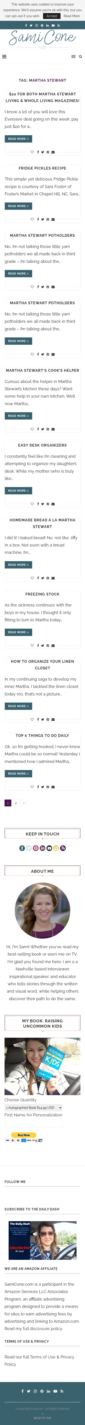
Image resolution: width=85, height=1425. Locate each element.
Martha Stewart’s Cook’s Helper (42, 370)
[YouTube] (49, 848)
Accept (51, 16)
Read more (17, 138)
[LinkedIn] (42, 848)
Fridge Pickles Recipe (42, 168)
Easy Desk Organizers (42, 445)
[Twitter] (29, 848)
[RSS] (63, 848)
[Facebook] (22, 848)
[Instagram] (56, 848)
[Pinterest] (36, 848)
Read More (72, 16)
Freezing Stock (42, 594)
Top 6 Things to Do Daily (42, 735)
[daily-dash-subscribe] (42, 1240)
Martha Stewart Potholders (42, 235)
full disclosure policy (42, 1328)
